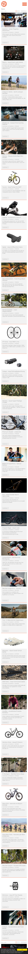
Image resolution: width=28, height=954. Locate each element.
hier (21, 952)
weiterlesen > (5, 42)
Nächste (24, 11)
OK (22, 949)
